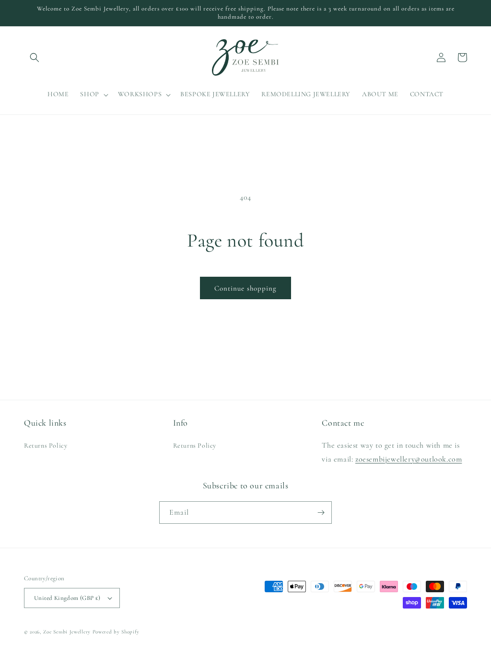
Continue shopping (245, 288)
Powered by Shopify (116, 632)
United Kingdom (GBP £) (67, 598)
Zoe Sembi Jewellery (67, 632)
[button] (34, 57)
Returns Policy (45, 445)
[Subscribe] (320, 512)
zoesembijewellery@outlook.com (408, 459)
